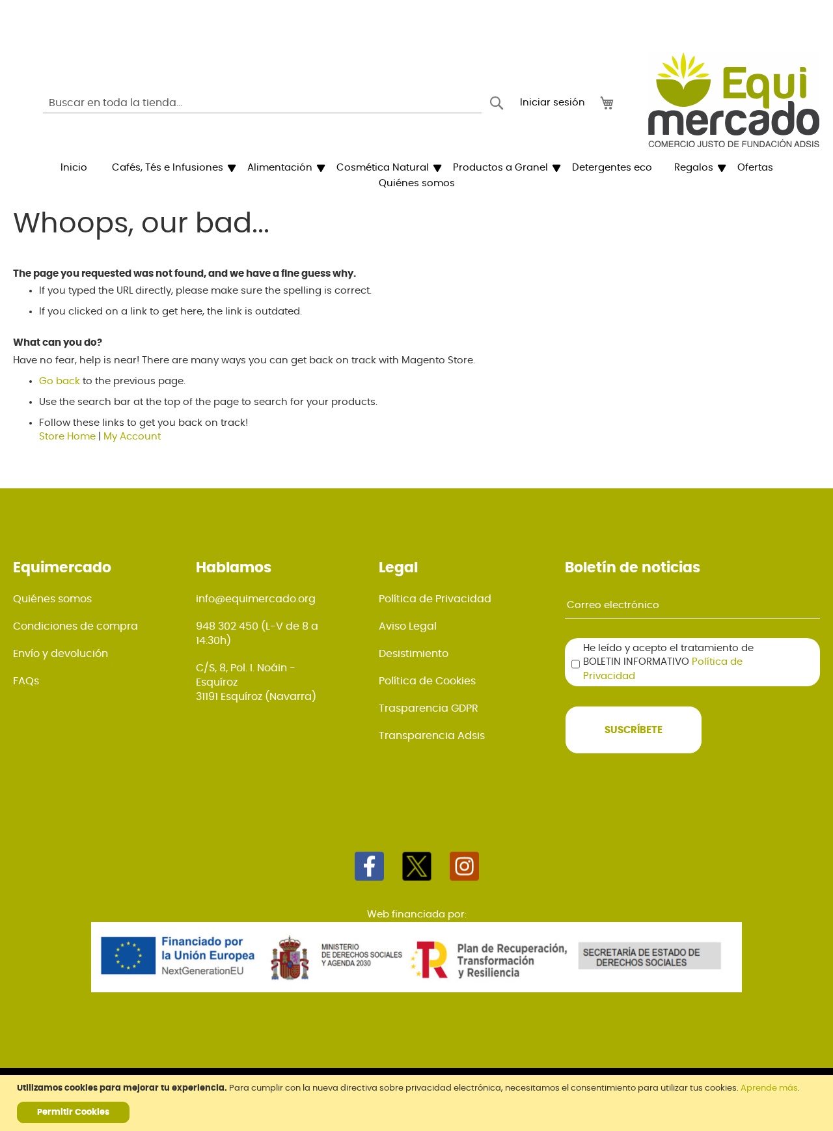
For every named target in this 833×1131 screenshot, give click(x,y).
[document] (418, 1103)
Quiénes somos (52, 599)
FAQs (26, 681)
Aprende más (769, 1088)
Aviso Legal (408, 626)
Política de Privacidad (435, 599)
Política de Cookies (427, 681)
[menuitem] (73, 168)
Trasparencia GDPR (428, 708)
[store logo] (733, 99)
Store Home (67, 436)
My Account (132, 436)
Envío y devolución (60, 654)
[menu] (416, 175)
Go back (59, 381)
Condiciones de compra (75, 626)
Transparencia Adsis (432, 736)
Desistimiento (413, 654)
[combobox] (262, 102)
